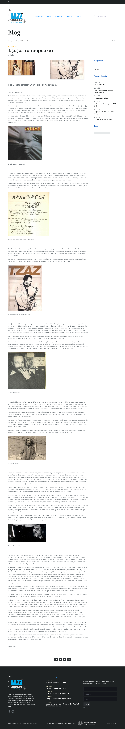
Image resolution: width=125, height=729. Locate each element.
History (22, 41)
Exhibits (78, 16)
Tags (96, 126)
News (95, 67)
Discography (39, 16)
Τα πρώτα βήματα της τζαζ (56, 688)
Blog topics (98, 61)
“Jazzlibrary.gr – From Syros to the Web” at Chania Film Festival (62, 705)
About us (103, 2)
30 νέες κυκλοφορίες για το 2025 (58, 693)
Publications (59, 16)
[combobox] (105, 16)
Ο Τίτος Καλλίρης (99, 84)
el (14, 2)
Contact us (114, 2)
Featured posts (100, 76)
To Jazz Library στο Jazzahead (103, 120)
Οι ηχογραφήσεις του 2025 (56, 683)
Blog (96, 2)
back (113, 41)
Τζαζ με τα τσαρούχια (101, 98)
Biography (97, 133)
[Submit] (95, 16)
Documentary (105, 133)
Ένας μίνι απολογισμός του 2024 (58, 699)
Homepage (11, 41)
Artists (49, 16)
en (11, 2)
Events (69, 16)
